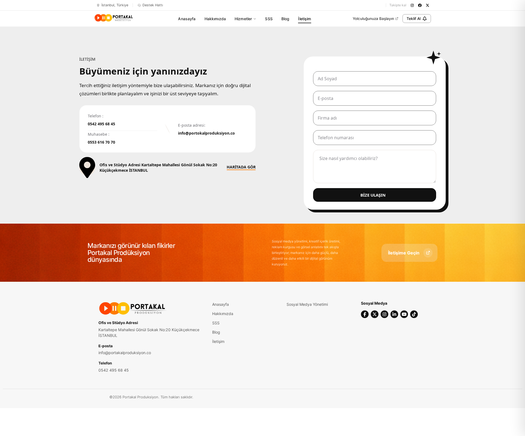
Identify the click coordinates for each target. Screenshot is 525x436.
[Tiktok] (414, 314)
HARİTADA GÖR (241, 167)
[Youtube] (404, 314)
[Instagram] (384, 314)
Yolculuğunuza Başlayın (373, 18)
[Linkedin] (394, 314)
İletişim (304, 18)
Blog (285, 18)
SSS (268, 18)
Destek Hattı (152, 5)
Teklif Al (414, 18)
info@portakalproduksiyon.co (124, 352)
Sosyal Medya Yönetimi (307, 304)
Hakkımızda (215, 18)
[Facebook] (365, 314)
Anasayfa (187, 18)
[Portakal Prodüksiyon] (114, 17)
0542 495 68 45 (113, 370)
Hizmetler (243, 18)
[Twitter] (374, 314)
